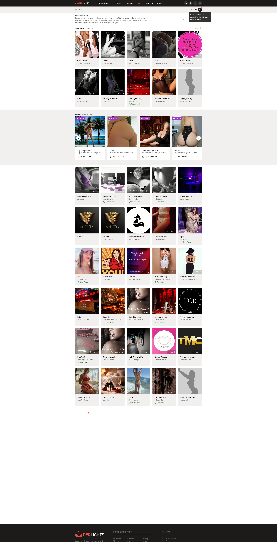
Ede (128, 541)
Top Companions (83, 151)
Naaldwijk (145, 539)
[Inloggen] (190, 3)
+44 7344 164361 (183, 157)
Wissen (197, 28)
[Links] (195, 3)
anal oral (177, 151)
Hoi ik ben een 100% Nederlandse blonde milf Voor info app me (132, 153)
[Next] (94, 413)
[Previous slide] (78, 138)
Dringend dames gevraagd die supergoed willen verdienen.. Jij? (164, 153)
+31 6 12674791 (118, 157)
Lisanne (112, 151)
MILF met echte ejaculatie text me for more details (192, 153)
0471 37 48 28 (85, 157)
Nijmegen (145, 541)
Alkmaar (116, 541)
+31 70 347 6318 (151, 157)
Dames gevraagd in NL (150, 151)
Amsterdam (117, 539)
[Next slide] (198, 138)
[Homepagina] (89, 534)
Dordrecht (130, 539)
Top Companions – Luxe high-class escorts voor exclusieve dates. (101, 153)
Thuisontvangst (170, 538)
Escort (167, 540)
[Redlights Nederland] (82, 3)
